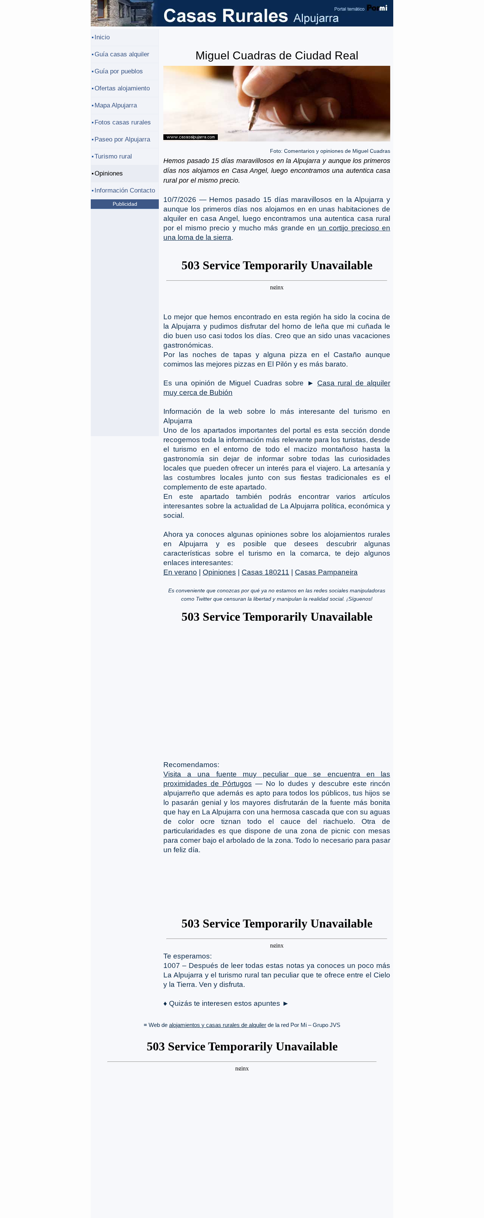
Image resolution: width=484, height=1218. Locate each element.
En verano (180, 572)
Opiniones (219, 572)
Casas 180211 (265, 572)
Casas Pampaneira (326, 572)
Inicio (102, 37)
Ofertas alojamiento (122, 88)
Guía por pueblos (119, 71)
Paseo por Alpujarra (122, 139)
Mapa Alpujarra (116, 105)
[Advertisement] (276, 692)
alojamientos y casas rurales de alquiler (217, 1025)
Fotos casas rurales (123, 122)
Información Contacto (125, 190)
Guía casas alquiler (122, 54)
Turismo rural (113, 156)
